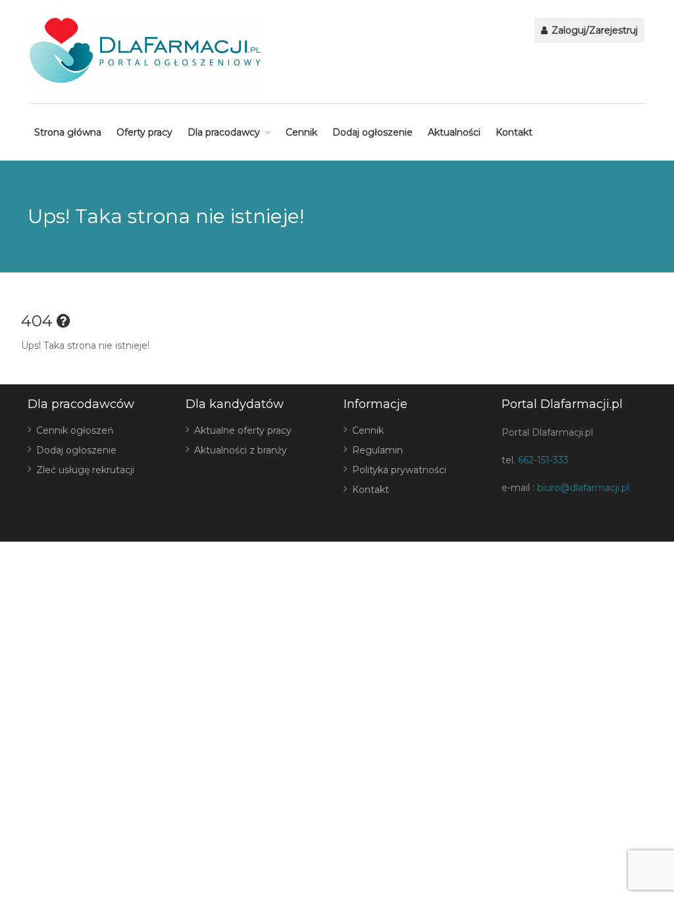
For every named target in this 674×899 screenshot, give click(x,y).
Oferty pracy (144, 132)
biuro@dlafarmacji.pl (583, 488)
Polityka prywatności (399, 470)
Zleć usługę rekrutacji (85, 470)
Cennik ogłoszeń (74, 430)
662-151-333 (543, 460)
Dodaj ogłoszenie (372, 132)
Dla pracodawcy (224, 132)
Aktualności (454, 132)
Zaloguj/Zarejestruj (593, 30)
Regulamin (377, 450)
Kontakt (514, 132)
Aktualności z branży (240, 450)
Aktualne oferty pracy (243, 430)
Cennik (301, 132)
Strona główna (67, 132)
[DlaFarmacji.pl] (145, 50)
